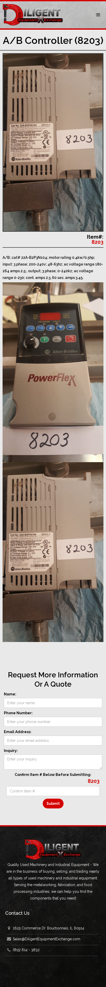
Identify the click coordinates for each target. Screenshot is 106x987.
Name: (10, 694)
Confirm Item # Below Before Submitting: (53, 775)
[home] (45, 15)
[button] (98, 15)
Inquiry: (11, 751)
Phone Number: (18, 713)
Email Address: (17, 732)
